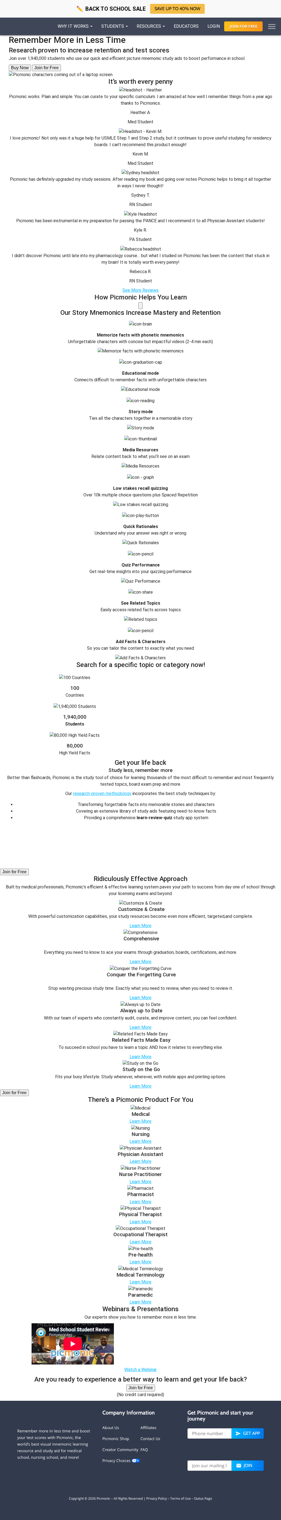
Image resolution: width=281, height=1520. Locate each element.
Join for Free (46, 67)
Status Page (203, 1498)
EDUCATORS (186, 26)
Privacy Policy (156, 1498)
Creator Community (120, 1449)
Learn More (140, 925)
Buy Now (20, 67)
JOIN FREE (243, 26)
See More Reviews (140, 290)
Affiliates (148, 1427)
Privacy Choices (117, 1460)
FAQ (144, 1449)
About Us (110, 1427)
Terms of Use (180, 1498)
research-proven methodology (102, 793)
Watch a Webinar (140, 1369)
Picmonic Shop (115, 1438)
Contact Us (150, 1438)
